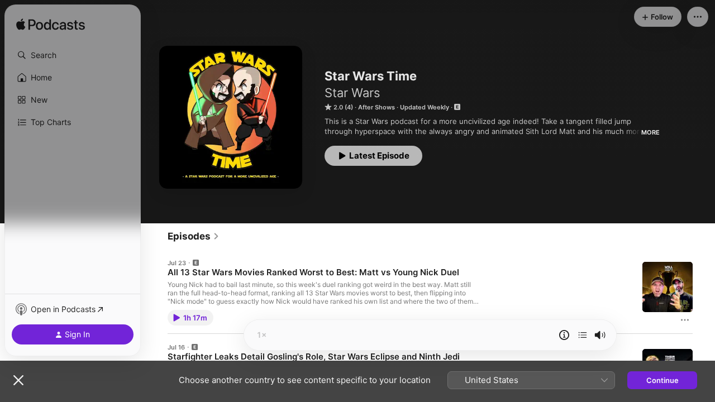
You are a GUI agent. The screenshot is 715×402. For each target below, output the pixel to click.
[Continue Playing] (582, 335)
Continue (662, 380)
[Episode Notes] (564, 335)
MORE (650, 132)
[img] (50, 25)
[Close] (18, 380)
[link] (194, 236)
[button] (72, 55)
